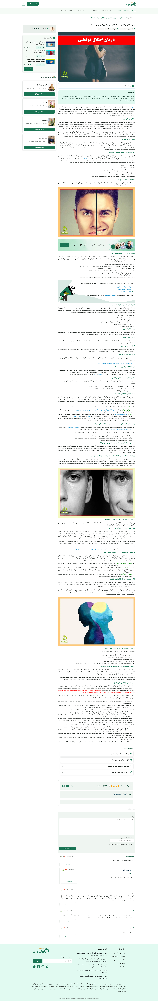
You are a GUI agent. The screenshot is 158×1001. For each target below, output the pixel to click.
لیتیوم (88, 416)
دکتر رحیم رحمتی (43, 138)
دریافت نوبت (64, 245)
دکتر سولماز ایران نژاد (41, 85)
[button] (72, 786)
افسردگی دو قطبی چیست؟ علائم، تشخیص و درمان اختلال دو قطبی (36, 60)
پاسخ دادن (67, 864)
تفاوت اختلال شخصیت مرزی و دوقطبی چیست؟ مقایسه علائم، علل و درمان (93, 549)
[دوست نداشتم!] (64, 856)
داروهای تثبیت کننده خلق (121, 414)
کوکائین (95, 374)
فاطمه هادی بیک (43, 120)
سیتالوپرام (118, 429)
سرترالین (115, 410)
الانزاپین (123, 429)
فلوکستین (109, 410)
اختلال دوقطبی (131, 107)
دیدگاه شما (131, 817)
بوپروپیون (91, 410)
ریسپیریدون (129, 429)
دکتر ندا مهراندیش (42, 103)
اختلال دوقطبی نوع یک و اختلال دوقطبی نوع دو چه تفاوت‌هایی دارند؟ (115, 363)
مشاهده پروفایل (39, 94)
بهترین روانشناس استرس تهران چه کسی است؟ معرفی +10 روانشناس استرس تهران (93, 960)
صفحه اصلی (131, 18)
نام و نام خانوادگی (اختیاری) (127, 838)
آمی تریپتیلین (79, 410)
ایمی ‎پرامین (104, 410)
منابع (126, 686)
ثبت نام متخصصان (80, 11)
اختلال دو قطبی (40, 47)
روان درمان (121, 949)
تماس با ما (64, 11)
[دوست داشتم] (61, 856)
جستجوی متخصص (106, 11)
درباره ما (71, 11)
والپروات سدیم (76, 416)
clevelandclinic (117, 795)
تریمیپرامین (86, 410)
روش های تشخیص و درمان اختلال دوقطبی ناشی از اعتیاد (35, 43)
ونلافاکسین (97, 410)
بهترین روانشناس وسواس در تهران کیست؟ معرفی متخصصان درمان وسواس (92, 966)
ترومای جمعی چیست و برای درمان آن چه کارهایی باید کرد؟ (92, 971)
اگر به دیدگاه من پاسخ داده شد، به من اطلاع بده (120, 844)
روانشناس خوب (87, 158)
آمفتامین (100, 374)
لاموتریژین (70, 427)
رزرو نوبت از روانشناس (93, 11)
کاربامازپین (76, 427)
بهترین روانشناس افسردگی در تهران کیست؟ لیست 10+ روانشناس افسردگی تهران (92, 954)
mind (125, 795)
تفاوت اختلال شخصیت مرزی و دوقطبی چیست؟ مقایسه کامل (34, 52)
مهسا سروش (36, 29)
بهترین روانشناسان (109, 295)
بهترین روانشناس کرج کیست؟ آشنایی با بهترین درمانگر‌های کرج (93, 977)
